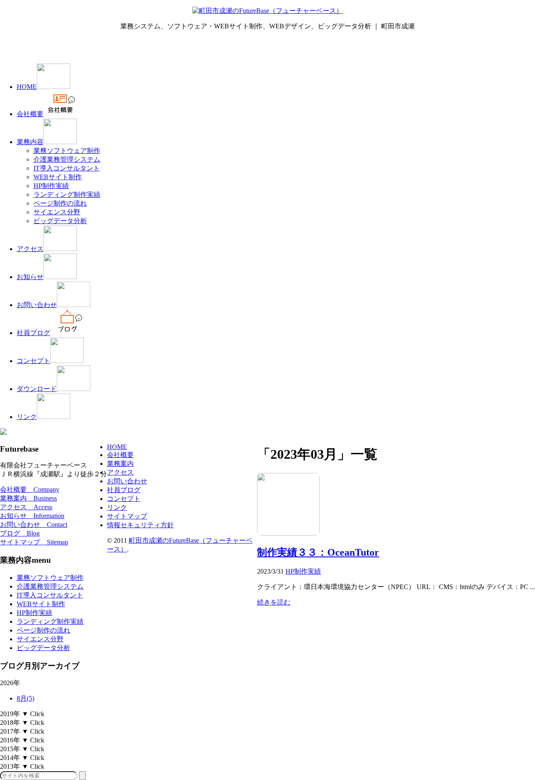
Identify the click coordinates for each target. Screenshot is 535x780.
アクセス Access (26, 507)
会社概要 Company (29, 489)
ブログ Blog (20, 533)
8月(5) (25, 698)
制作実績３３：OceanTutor (318, 552)
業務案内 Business (28, 498)
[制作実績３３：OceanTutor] (288, 533)
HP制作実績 (303, 571)
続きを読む (273, 602)
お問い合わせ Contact (33, 524)
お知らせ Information (32, 515)
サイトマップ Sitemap (34, 542)
